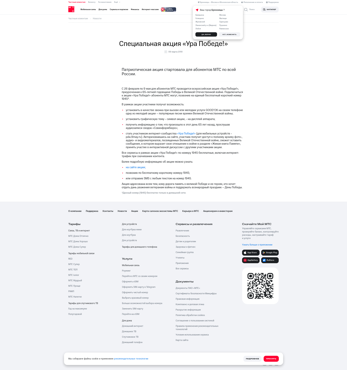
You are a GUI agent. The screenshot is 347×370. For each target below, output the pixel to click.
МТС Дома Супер (77, 247)
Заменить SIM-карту (132, 308)
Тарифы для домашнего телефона (139, 247)
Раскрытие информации (188, 309)
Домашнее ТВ (129, 331)
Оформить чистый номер (135, 292)
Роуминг (126, 270)
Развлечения (182, 230)
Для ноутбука (129, 235)
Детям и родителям (186, 241)
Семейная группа (185, 252)
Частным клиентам (76, 2)
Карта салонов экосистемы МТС (160, 211)
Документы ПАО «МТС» (188, 288)
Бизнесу (91, 2)
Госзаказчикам (104, 2)
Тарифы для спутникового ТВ (83, 303)
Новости (122, 211)
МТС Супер (74, 264)
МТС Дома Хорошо (78, 241)
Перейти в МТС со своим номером (139, 276)
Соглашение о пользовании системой (195, 320)
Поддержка (92, 211)
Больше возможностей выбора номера (142, 303)
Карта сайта (182, 340)
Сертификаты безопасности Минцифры (196, 293)
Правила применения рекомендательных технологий (197, 327)
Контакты (108, 211)
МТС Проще (74, 286)
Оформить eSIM (130, 281)
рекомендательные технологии (131, 358)
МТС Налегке (75, 296)
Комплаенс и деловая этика (190, 304)
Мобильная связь (130, 265)
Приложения (182, 263)
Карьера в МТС (190, 211)
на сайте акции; (136, 167)
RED (70, 258)
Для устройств (129, 224)
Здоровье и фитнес (185, 247)
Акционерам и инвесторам (217, 211)
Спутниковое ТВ (130, 337)
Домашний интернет (132, 326)
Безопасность (183, 236)
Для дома (127, 320)
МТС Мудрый (75, 280)
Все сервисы (182, 268)
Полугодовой (75, 314)
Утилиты (180, 257)
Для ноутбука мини (132, 229)
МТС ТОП (73, 269)
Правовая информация (187, 299)
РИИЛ (71, 291)
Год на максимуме (77, 308)
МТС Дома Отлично (78, 236)
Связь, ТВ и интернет (79, 230)
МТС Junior (73, 275)
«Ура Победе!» (186, 134)
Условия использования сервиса (192, 334)
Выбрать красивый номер (135, 298)
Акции (134, 211)
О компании (74, 211)
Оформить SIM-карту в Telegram (138, 287)
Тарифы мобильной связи (81, 253)
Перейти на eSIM (130, 314)
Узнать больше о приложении (257, 244)
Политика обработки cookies (190, 315)
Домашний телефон (132, 342)
